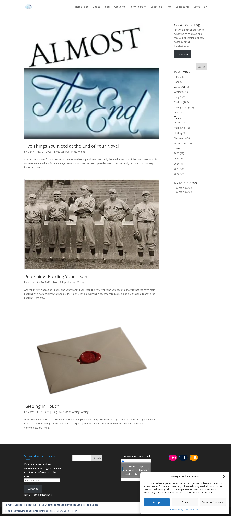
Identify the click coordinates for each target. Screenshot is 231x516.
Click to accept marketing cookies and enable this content (135, 470)
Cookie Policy (176, 509)
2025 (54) (179, 158)
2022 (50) (179, 174)
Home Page (81, 7)
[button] (224, 476)
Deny (185, 502)
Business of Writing (68, 412)
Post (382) (179, 76)
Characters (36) (182, 138)
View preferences (212, 502)
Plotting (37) (180, 133)
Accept (157, 502)
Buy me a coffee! (183, 192)
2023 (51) (179, 169)
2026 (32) (179, 153)
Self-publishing (68, 151)
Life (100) (179, 112)
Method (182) (181, 102)
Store (197, 7)
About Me (119, 7)
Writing (81, 151)
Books (96, 7)
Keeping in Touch (41, 406)
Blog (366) (179, 97)
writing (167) (180, 122)
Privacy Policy (191, 509)
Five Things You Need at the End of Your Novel (71, 146)
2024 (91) (179, 163)
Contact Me (182, 7)
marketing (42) (182, 127)
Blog (107, 7)
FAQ (168, 7)
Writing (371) (181, 91)
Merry (30, 151)
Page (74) (179, 81)
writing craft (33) (183, 143)
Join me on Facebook (136, 456)
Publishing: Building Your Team (55, 276)
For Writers (136, 7)
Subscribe (156, 7)
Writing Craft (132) (184, 107)
